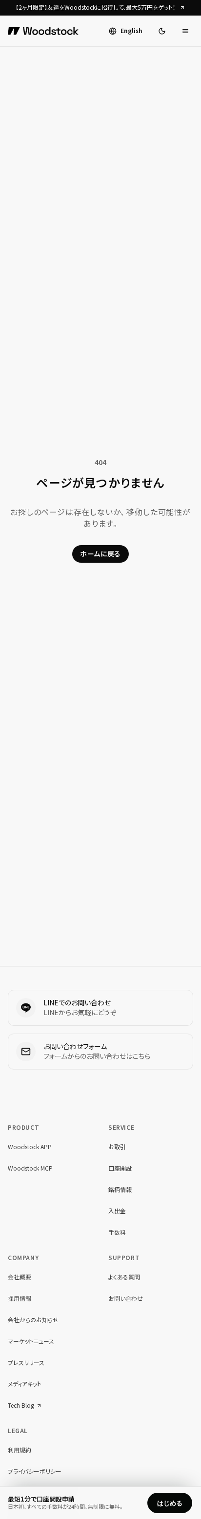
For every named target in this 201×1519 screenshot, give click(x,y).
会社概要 (19, 1277)
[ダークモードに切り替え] (162, 31)
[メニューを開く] (185, 31)
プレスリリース (26, 1363)
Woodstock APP (30, 1147)
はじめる (169, 1503)
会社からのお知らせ (33, 1320)
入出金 (117, 1211)
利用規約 (19, 1450)
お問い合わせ (125, 1299)
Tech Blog (21, 1406)
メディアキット (24, 1384)
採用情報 (19, 1299)
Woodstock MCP (30, 1168)
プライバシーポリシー (34, 1471)
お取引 (117, 1147)
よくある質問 (124, 1277)
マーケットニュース (31, 1341)
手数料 (117, 1232)
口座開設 (120, 1168)
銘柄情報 (120, 1190)
